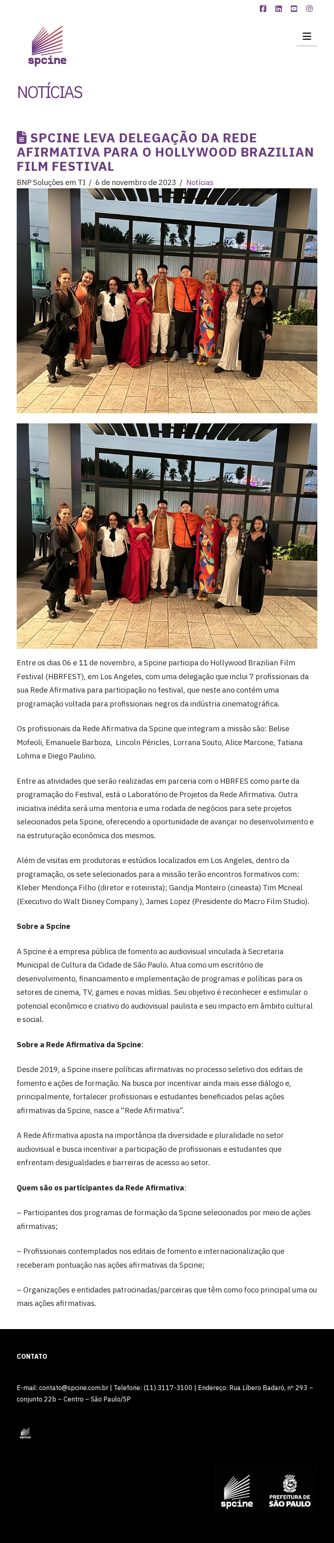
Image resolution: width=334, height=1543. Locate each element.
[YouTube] (295, 8)
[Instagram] (310, 8)
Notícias (199, 182)
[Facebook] (264, 8)
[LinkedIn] (279, 8)
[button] (307, 36)
